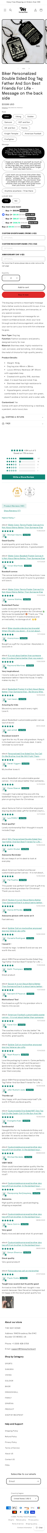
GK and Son (10, 128)
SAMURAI (9, 1369)
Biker (7, 116)
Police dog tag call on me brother (23, 1271)
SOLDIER (9, 1381)
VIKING (8, 1375)
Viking (18, 116)
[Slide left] (18, 68)
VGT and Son (24, 122)
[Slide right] (29, 68)
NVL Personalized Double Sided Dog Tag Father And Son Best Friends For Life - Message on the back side (22, 842)
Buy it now (23, 295)
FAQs (7, 1465)
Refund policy (21, 1520)
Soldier (30, 116)
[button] (5, 10)
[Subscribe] (38, 1481)
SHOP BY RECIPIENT (14, 1415)
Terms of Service (12, 1448)
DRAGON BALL (11, 1392)
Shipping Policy (11, 1431)
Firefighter (9, 139)
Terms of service (18, 1524)
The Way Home (22, 1517)
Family (24, 128)
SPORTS (8, 1363)
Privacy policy (33, 1520)
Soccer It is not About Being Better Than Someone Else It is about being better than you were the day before (22, 986)
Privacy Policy (11, 1442)
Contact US (10, 1459)
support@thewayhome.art (23, 1349)
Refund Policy (11, 1436)
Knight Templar (11, 133)
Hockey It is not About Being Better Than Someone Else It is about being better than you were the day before (22, 902)
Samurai (8, 122)
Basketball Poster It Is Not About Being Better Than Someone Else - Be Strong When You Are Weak (23, 692)
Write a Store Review (23, 477)
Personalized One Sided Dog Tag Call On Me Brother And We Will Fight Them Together (22, 756)
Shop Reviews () (12, 510)
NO (16, 201)
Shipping (5, 107)
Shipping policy (31, 1524)
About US (9, 1453)
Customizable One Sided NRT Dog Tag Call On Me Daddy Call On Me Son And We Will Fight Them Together (22, 1113)
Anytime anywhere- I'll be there (19, 191)
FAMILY (8, 1398)
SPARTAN (9, 1403)
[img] (23, 450)
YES (6, 201)
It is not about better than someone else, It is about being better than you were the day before (23, 658)
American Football (33, 133)
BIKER (8, 1386)
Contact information (24, 1527)
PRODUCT (9, 1409)
